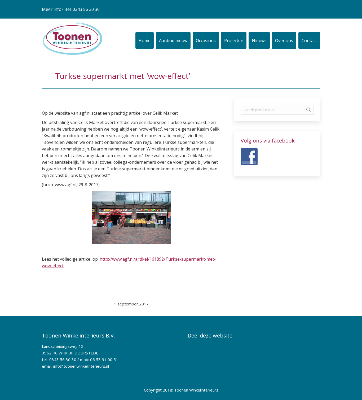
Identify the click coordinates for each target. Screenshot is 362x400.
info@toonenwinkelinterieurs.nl (81, 366)
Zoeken (308, 110)
